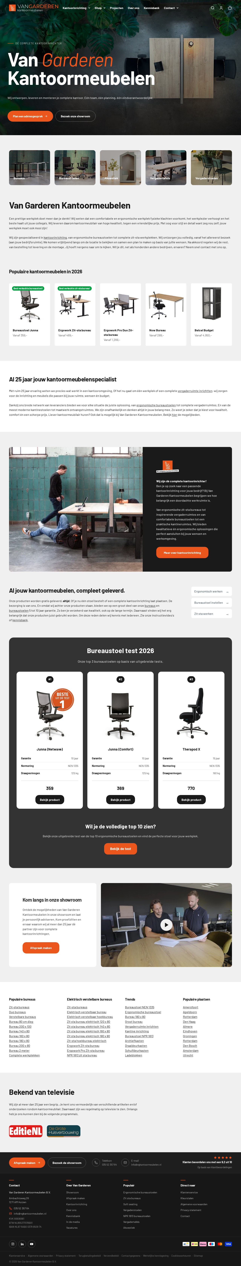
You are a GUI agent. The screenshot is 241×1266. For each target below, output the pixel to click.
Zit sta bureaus (132, 1198)
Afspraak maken (41, 948)
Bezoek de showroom (67, 1162)
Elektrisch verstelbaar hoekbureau (90, 1016)
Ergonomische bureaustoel (143, 1012)
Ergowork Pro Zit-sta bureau (85, 1050)
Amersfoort (190, 1007)
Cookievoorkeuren (181, 1255)
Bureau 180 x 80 (19, 1040)
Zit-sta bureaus (19, 1007)
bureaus (150, 605)
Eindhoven (190, 1031)
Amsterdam (190, 1050)
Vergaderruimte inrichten (142, 1026)
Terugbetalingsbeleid (90, 1255)
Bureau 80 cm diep (21, 1021)
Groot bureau (134, 1021)
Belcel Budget (204, 330)
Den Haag (189, 1021)
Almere (188, 1026)
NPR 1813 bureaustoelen (136, 1216)
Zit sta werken (211, 613)
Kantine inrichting (137, 1031)
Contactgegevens (130, 1255)
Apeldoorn (190, 1012)
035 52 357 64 (21, 1208)
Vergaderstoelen (132, 1210)
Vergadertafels (131, 1221)
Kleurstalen (187, 1198)
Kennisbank (151, 8)
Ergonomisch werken (211, 591)
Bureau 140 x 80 (19, 1031)
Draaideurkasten (136, 1045)
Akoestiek (129, 1227)
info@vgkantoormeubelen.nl (30, 1213)
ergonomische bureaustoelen (156, 405)
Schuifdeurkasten (137, 1050)
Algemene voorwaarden (194, 1204)
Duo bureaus (17, 1012)
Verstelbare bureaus (22, 1016)
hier (174, 414)
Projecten (116, 8)
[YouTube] (31, 1244)
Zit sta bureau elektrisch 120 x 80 (88, 1021)
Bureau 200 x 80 (19, 1045)
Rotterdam (190, 1016)
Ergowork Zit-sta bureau (74, 330)
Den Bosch (190, 1045)
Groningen (190, 1036)
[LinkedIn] (22, 1244)
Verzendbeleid (111, 1255)
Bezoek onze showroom (75, 116)
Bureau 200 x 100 (20, 1026)
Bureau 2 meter (19, 1050)
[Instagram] (13, 1244)
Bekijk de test (120, 849)
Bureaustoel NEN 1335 (139, 1007)
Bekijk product (50, 799)
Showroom (72, 1192)
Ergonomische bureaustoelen (140, 1192)
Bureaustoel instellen (211, 602)
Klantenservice (189, 1192)
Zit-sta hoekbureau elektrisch (86, 1040)
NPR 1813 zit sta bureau (82, 1055)
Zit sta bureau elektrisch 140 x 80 (88, 1026)
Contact (169, 8)
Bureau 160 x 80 (19, 1036)
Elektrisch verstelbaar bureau (86, 1012)
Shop (98, 8)
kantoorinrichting (55, 237)
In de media (73, 1221)
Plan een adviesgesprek (28, 116)
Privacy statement (191, 1210)
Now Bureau (157, 330)
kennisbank (20, 620)
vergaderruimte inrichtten (195, 391)
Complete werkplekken (24, 1055)
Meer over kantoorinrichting (182, 552)
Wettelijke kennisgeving (156, 1255)
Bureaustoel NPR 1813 (139, 1036)
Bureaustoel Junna (25, 330)
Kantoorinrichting (74, 8)
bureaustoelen (19, 610)
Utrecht (188, 1055)
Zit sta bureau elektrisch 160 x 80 (88, 1031)
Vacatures (72, 1227)
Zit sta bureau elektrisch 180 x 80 (88, 1036)
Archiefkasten (134, 1040)
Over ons (133, 8)
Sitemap (198, 1255)
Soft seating (130, 1204)
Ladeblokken (133, 1055)
